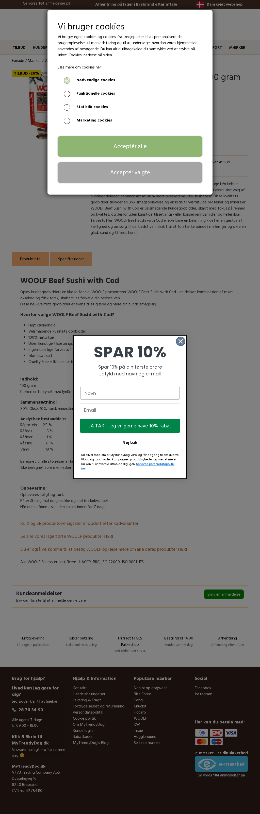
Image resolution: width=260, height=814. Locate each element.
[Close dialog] (180, 341)
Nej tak (130, 442)
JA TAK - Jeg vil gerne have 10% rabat (130, 426)
